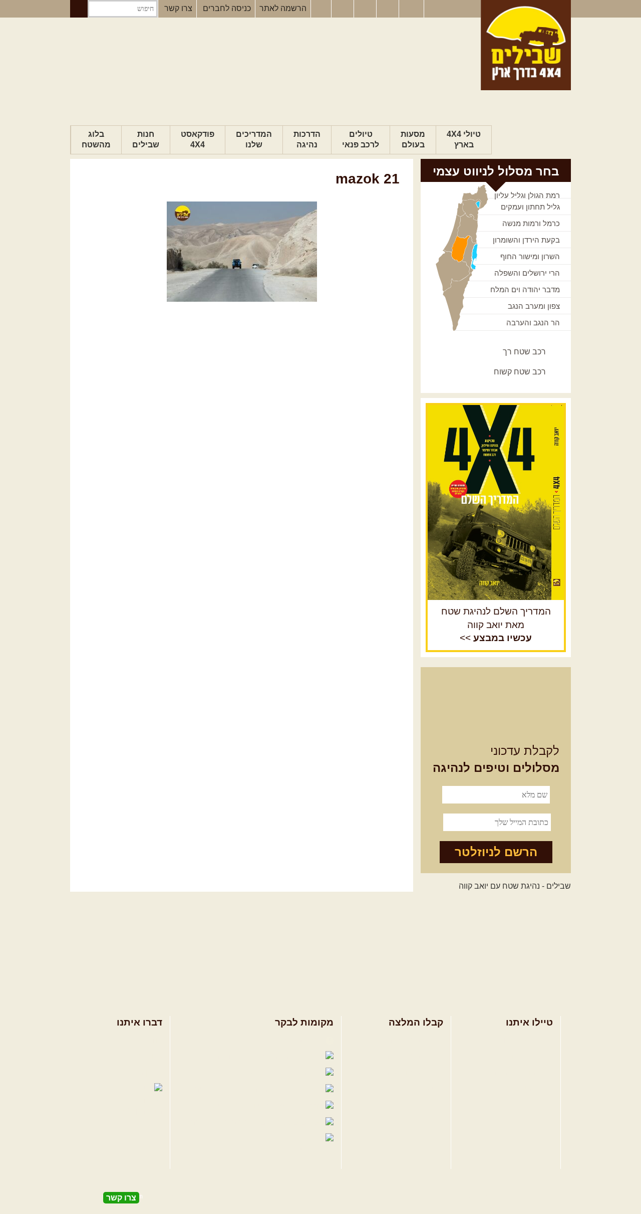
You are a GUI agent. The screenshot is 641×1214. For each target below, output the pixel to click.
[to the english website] (410, 8)
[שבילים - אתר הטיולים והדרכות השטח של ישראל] (526, 45)
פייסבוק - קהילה (242, 1056)
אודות (152, 1040)
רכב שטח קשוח (520, 371)
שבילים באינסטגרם (223, 1122)
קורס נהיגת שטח (525, 1088)
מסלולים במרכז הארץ (407, 1056)
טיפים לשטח (422, 1088)
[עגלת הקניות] (389, 9)
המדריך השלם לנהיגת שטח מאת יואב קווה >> (496, 625)
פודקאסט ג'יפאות (235, 1105)
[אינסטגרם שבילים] (344, 9)
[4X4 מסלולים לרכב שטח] (496, 502)
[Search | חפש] (79, 9)
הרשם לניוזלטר (496, 852)
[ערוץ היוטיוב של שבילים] (366, 9)
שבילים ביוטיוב (247, 1072)
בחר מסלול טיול (526, 1040)
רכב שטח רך (524, 351)
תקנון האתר (142, 1072)
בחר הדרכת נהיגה (522, 1072)
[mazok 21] (242, 251)
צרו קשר (178, 8)
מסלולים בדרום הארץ (407, 1072)
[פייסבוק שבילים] (321, 9)
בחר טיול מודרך (526, 1056)
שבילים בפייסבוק (293, 1040)
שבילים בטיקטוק (294, 1148)
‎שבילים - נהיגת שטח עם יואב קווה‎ (515, 886)
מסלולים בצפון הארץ (408, 1040)
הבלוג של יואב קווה (227, 1089)
